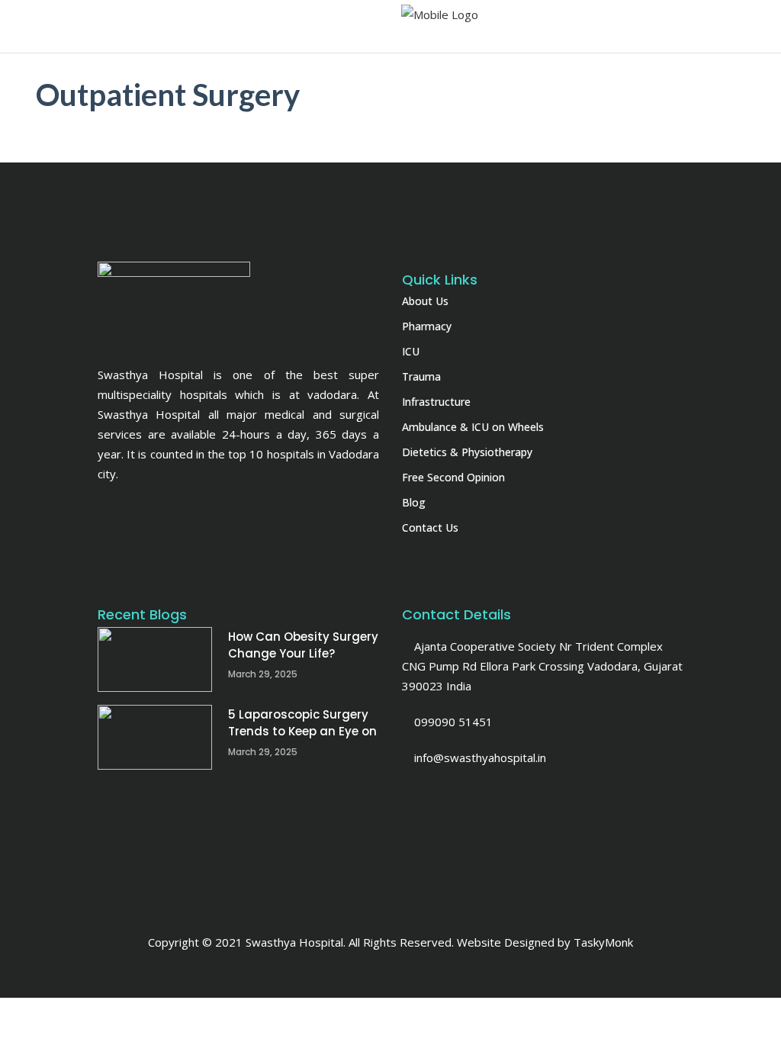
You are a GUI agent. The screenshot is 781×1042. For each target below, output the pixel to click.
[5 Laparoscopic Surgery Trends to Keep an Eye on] (155, 737)
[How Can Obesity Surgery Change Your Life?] (155, 659)
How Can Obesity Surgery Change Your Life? (303, 645)
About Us (425, 301)
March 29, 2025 (262, 673)
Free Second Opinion (453, 477)
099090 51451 (452, 721)
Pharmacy (427, 326)
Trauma (421, 376)
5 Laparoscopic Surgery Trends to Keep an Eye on (302, 722)
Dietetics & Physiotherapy (467, 452)
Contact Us (430, 527)
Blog (414, 502)
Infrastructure (436, 401)
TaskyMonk (603, 942)
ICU (410, 351)
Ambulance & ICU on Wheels (473, 427)
